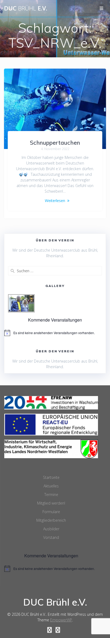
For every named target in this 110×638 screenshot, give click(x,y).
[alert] (55, 333)
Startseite (51, 477)
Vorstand (51, 537)
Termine (51, 494)
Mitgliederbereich (51, 520)
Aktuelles (51, 485)
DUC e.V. (25, 8)
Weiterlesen (55, 200)
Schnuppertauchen (55, 142)
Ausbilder (51, 528)
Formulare (51, 511)
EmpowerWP (61, 619)
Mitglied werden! (51, 503)
